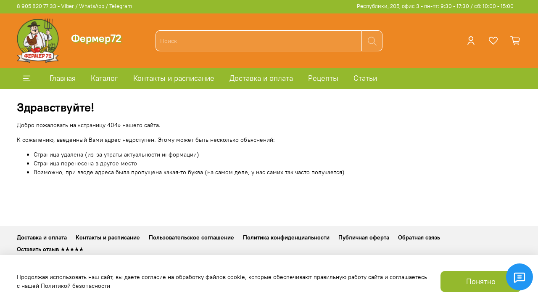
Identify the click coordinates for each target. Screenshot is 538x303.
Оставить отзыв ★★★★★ (50, 249)
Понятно (481, 281)
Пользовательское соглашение (191, 237)
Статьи (365, 78)
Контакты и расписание (173, 78)
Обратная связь (419, 237)
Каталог (104, 78)
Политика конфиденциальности (286, 237)
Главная (63, 78)
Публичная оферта (363, 237)
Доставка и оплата (261, 78)
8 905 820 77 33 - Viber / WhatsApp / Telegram (74, 6)
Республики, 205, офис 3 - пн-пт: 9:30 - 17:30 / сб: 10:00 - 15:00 (435, 6)
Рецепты (323, 78)
